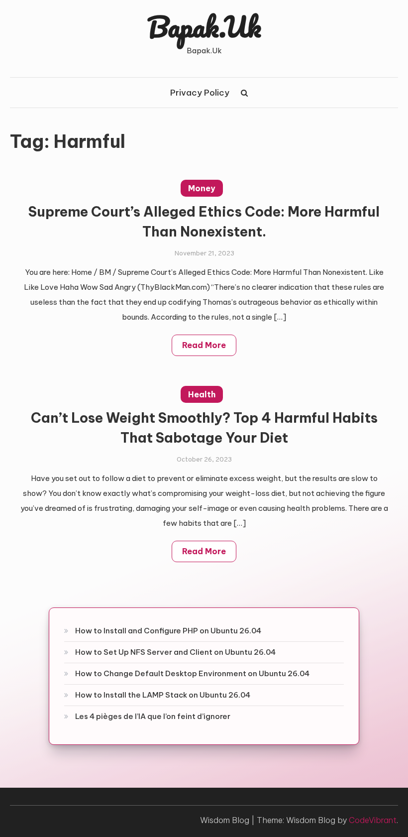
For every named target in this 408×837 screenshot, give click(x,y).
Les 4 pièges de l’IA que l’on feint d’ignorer (152, 716)
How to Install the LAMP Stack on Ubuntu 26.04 (162, 695)
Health (201, 394)
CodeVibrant (373, 820)
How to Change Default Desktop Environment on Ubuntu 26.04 (192, 673)
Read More (204, 345)
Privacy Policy (199, 92)
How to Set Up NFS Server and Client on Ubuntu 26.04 (175, 652)
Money (201, 188)
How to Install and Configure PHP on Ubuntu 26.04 (168, 630)
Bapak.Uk (204, 26)
